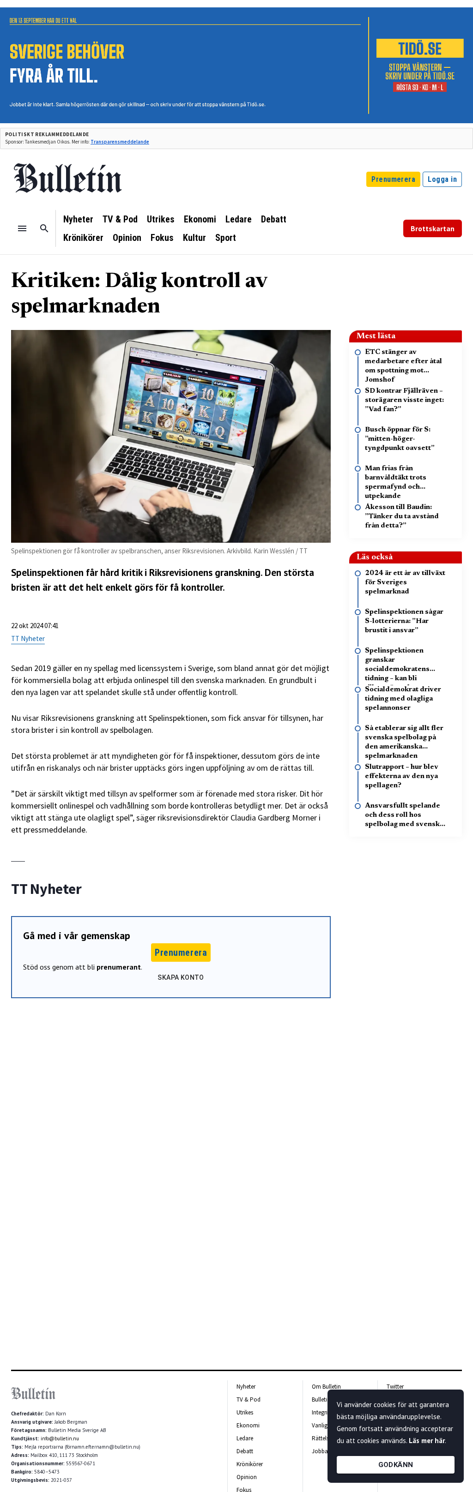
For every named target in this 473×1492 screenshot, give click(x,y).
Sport (225, 237)
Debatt (273, 219)
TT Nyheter (28, 638)
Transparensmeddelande (120, 141)
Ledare (238, 219)
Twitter (395, 1386)
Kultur (194, 237)
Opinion (127, 237)
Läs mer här (427, 1440)
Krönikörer (83, 237)
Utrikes (161, 219)
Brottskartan (433, 228)
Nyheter (78, 219)
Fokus (162, 237)
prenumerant (119, 966)
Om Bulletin (326, 1386)
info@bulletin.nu (60, 1438)
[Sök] (44, 228)
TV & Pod (120, 219)
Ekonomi (200, 219)
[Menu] (22, 228)
